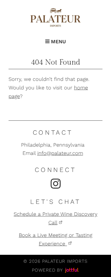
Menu (58, 41)
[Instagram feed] (56, 183)
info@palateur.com (60, 153)
